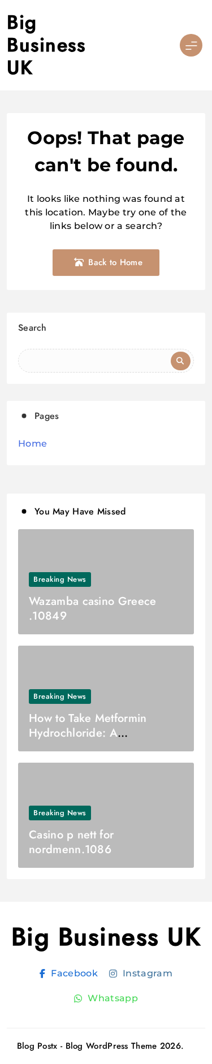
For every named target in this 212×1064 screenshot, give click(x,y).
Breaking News (59, 579)
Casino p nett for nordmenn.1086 (71, 842)
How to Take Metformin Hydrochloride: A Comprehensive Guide (87, 733)
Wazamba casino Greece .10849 (92, 608)
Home (32, 443)
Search (32, 327)
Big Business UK (46, 44)
